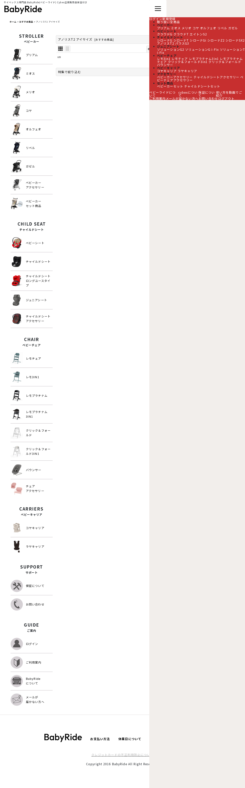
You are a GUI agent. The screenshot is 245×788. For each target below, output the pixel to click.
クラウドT (181, 34)
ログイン (155, 18)
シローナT (181, 40)
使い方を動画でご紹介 (229, 94)
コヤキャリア (167, 71)
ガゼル (233, 28)
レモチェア (180, 58)
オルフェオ (208, 28)
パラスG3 (182, 43)
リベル (222, 28)
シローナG (164, 40)
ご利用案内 (157, 98)
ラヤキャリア (187, 71)
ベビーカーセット (170, 86)
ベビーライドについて (162, 94)
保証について (206, 94)
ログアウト (226, 98)
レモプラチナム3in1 (204, 58)
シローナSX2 (235, 40)
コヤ (196, 28)
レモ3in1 (164, 58)
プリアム (163, 28)
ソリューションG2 (170, 49)
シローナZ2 (216, 40)
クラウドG (164, 34)
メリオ (186, 28)
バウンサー (165, 64)
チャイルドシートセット (202, 86)
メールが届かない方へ (182, 98)
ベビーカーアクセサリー (175, 77)
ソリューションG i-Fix (202, 49)
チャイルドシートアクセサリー (216, 77)
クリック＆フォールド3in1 (188, 61)
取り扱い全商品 (168, 22)
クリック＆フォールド (224, 61)
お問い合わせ (208, 98)
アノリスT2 (165, 43)
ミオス (176, 28)
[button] (146, 72)
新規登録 (168, 18)
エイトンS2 (198, 34)
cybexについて (188, 94)
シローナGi (198, 40)
